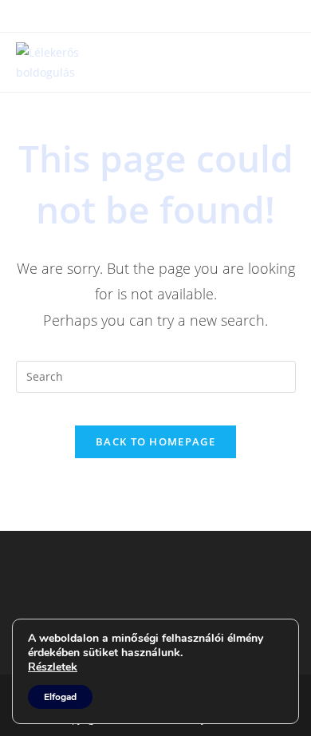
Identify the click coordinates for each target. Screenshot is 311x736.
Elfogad (60, 696)
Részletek (52, 667)
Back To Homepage (155, 441)
